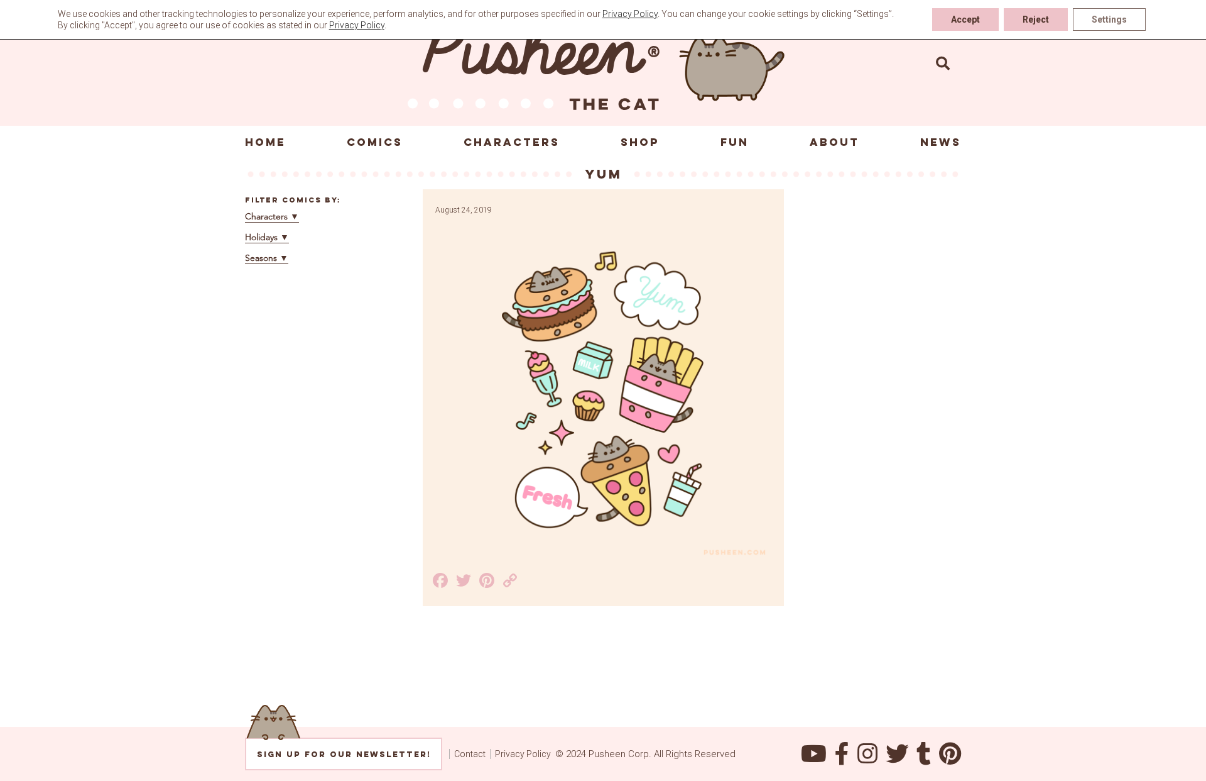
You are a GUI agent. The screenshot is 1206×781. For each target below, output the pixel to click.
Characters (512, 142)
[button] (942, 63)
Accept (965, 19)
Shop (640, 142)
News (940, 142)
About (834, 142)
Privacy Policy (523, 754)
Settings (1109, 19)
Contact (470, 754)
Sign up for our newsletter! (344, 754)
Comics (375, 142)
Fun (734, 142)
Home (265, 142)
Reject (1036, 19)
